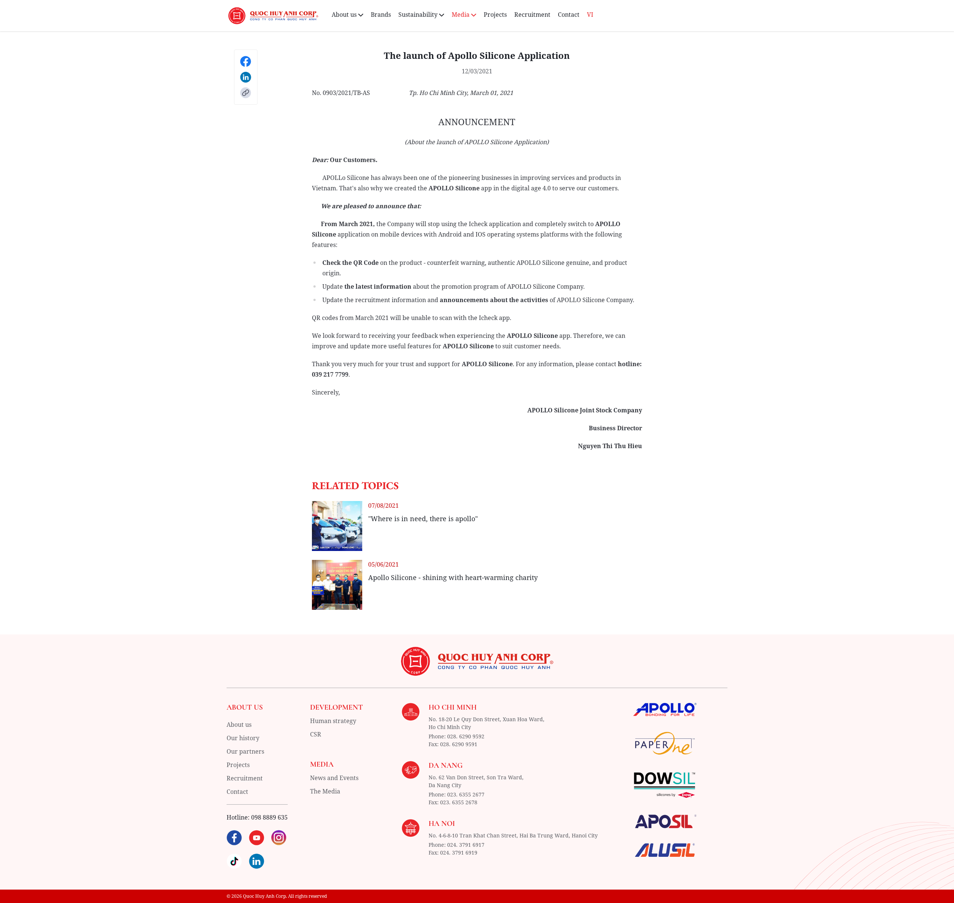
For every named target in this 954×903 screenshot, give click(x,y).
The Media (325, 791)
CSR (315, 734)
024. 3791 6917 (465, 844)
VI (590, 14)
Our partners (245, 751)
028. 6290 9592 (465, 736)
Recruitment (532, 14)
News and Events (334, 778)
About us (239, 724)
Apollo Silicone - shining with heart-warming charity (453, 577)
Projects (495, 14)
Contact (568, 14)
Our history (243, 738)
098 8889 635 (269, 817)
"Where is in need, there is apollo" (423, 518)
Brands (381, 14)
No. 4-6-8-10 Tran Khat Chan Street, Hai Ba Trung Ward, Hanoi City (513, 835)
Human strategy (333, 721)
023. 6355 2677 (465, 794)
